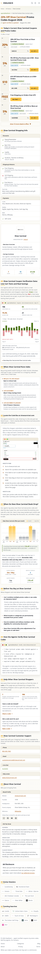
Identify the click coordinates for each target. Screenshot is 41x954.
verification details (24, 47)
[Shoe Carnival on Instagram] (3, 818)
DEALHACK (7, 3)
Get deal (15, 99)
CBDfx (6, 916)
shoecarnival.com (20, 796)
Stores (3, 943)
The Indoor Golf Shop (11, 920)
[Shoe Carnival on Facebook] (7, 818)
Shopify (36, 911)
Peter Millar (19, 900)
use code (33, 51)
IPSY (6, 925)
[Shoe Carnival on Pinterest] (15, 818)
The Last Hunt (29, 896)
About (3, 946)
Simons (7, 891)
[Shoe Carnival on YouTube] (11, 818)
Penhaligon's (34, 916)
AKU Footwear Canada (12, 896)
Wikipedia (18, 811)
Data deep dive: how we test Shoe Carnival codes (16, 360)
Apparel (26, 239)
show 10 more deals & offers (20, 124)
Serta (26, 920)
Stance (7, 900)
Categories (20, 943)
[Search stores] (32, 3)
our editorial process (28, 873)
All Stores (8, 9)
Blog (38, 943)
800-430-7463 (6, 751)
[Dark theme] (35, 3)
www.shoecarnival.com (9, 778)
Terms (38, 946)
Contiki (7, 911)
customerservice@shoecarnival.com (13, 760)
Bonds (31, 900)
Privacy (20, 946)
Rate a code (6, 729)
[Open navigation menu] (39, 3)
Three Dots (18, 891)
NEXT (35, 920)
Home (2, 9)
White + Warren (34, 891)
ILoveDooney (9, 887)
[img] (20, 330)
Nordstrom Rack (24, 887)
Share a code (6, 714)
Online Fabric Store (21, 911)
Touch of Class (19, 916)
